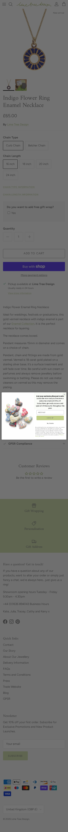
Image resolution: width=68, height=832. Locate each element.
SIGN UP (50, 418)
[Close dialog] (64, 394)
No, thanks (50, 423)
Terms (42, 436)
